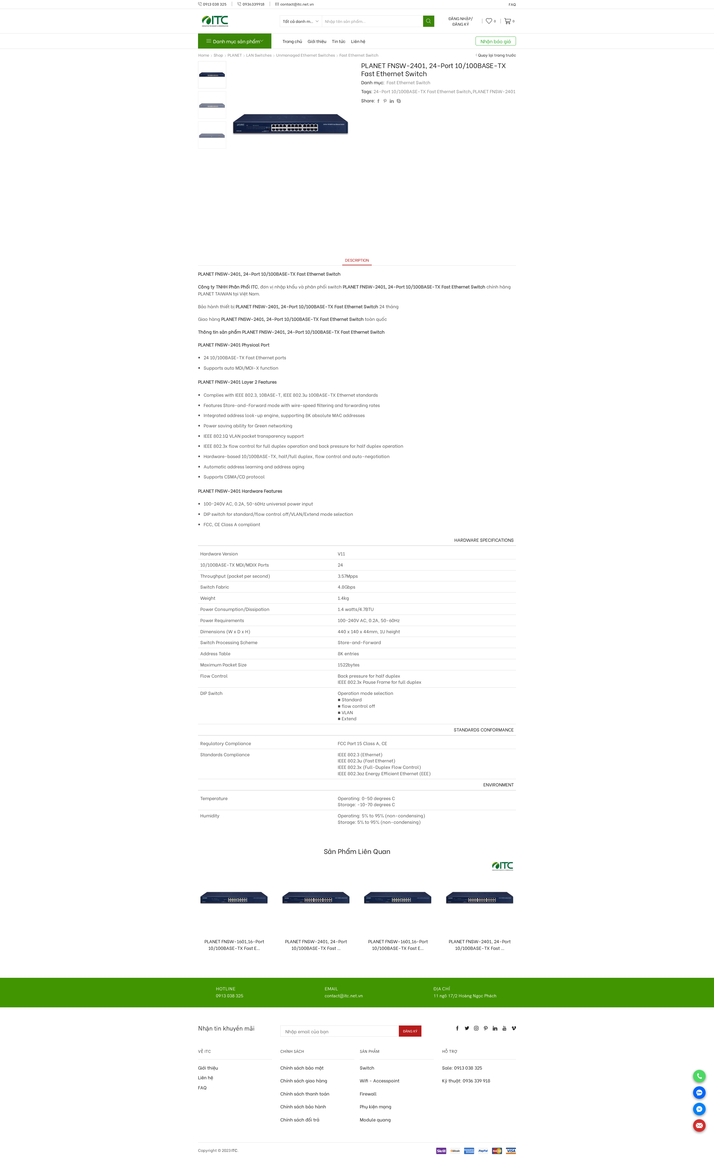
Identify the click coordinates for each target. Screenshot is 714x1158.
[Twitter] (467, 1028)
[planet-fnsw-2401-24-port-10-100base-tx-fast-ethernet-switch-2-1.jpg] (212, 135)
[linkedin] (391, 101)
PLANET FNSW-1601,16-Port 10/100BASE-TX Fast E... (234, 944)
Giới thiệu (317, 41)
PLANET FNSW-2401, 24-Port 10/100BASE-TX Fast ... (316, 944)
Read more (237, 924)
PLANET (235, 55)
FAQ (512, 4)
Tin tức (339, 41)
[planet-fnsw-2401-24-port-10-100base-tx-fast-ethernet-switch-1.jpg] (212, 74)
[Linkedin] (495, 1028)
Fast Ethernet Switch (358, 55)
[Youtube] (504, 1028)
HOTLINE (225, 988)
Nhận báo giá (496, 41)
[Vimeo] (514, 1028)
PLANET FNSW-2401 (494, 91)
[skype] (398, 101)
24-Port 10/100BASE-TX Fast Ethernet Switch (422, 91)
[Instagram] (476, 1028)
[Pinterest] (385, 101)
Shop (218, 55)
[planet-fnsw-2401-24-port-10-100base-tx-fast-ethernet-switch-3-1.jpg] (212, 105)
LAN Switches (259, 55)
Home (203, 55)
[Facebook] (378, 101)
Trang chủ (292, 41)
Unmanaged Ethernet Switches (305, 55)
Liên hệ (358, 41)
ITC (234, 1150)
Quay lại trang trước (497, 55)
